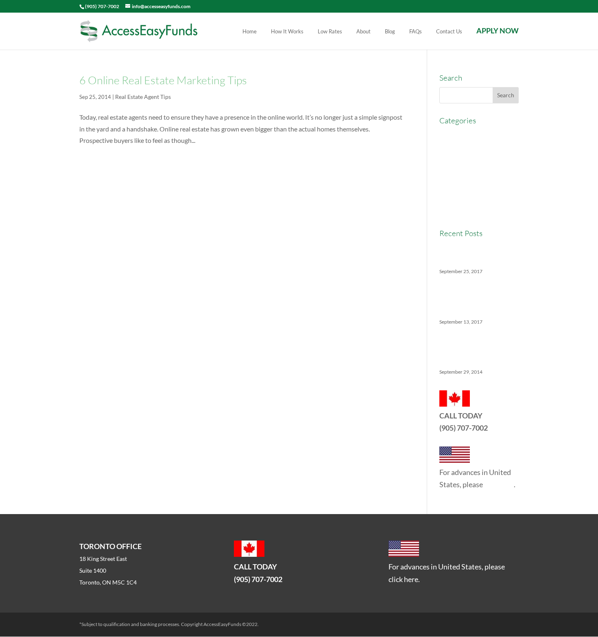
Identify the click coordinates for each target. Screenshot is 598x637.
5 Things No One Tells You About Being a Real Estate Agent (475, 348)
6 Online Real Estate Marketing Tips (163, 80)
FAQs (415, 32)
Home (249, 32)
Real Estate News (463, 210)
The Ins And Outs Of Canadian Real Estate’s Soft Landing (477, 298)
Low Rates (330, 32)
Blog (390, 32)
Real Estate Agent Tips (143, 96)
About (363, 32)
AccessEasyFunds (464, 135)
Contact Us (449, 32)
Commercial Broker (466, 150)
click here (499, 484)
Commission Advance (469, 165)
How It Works (287, 32)
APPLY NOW (497, 31)
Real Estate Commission (473, 195)
